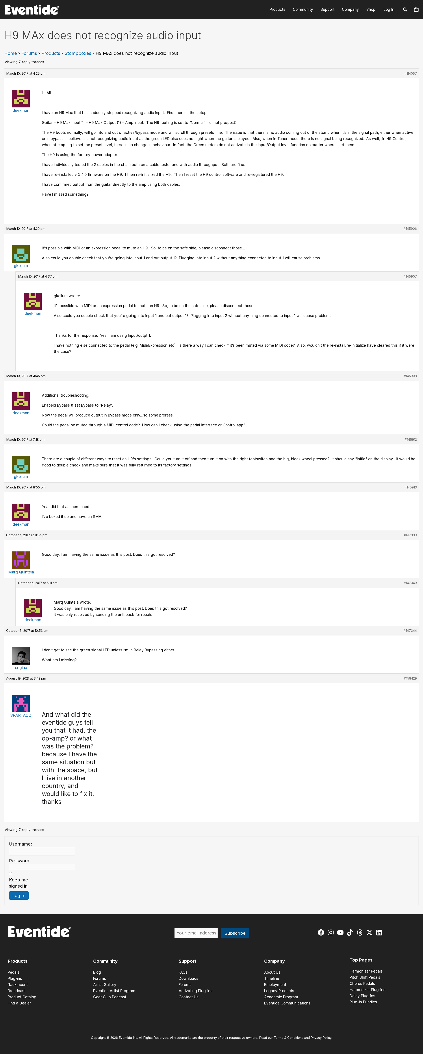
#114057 (410, 73)
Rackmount (18, 984)
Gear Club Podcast (109, 997)
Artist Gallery (104, 984)
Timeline (271, 978)
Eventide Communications (287, 1003)
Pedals (13, 972)
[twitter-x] (370, 932)
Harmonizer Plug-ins (367, 990)
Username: (20, 844)
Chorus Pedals (362, 983)
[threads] (360, 932)
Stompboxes (78, 53)
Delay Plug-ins (362, 996)
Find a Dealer (19, 1003)
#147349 (410, 583)
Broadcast (17, 991)
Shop (370, 9)
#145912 (411, 439)
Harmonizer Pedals (366, 971)
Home (10, 53)
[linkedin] (380, 932)
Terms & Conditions (288, 1038)
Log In (389, 9)
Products (277, 9)
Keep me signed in (18, 883)
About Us (272, 972)
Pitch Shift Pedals (365, 977)
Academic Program (281, 997)
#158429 (410, 678)
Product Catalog (22, 997)
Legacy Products (279, 991)
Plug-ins (15, 978)
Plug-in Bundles (363, 1002)
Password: (20, 860)
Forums (29, 53)
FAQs (183, 972)
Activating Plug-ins (195, 991)
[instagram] (331, 932)
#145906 (410, 229)
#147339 (410, 535)
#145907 (410, 276)
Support (327, 9)
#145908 (410, 376)
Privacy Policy (321, 1038)
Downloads (188, 978)
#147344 (410, 630)
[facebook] (322, 932)
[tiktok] (351, 932)
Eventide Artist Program (114, 991)
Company (350, 9)
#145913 (410, 487)
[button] (405, 10)
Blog (97, 972)
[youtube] (341, 932)
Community (303, 9)
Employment (275, 984)
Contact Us (189, 997)
